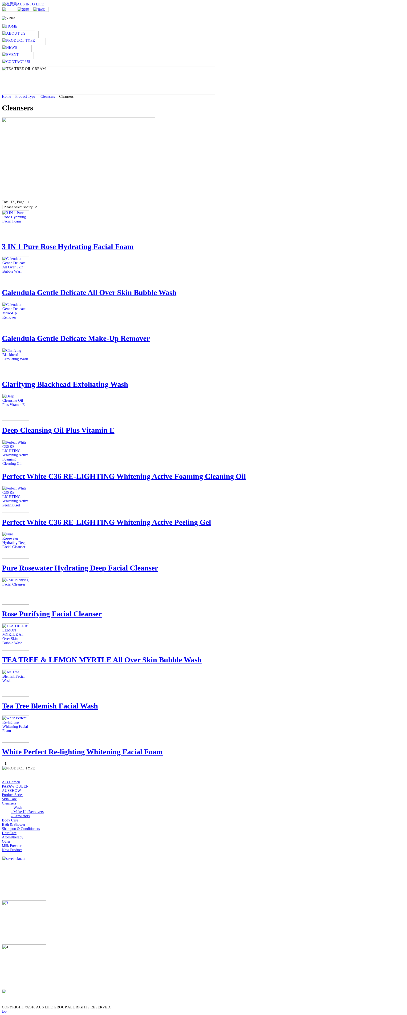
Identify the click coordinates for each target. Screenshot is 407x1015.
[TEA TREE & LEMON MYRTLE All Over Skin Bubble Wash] (15, 649)
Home (6, 96)
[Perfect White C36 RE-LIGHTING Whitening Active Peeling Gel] (15, 512)
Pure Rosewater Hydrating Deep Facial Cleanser (80, 568)
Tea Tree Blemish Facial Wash (50, 706)
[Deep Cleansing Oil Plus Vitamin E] (15, 419)
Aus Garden (11, 782)
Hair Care (9, 833)
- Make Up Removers (27, 812)
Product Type (25, 96)
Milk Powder (11, 846)
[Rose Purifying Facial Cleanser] (15, 603)
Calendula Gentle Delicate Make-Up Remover (76, 338)
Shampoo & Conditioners (21, 829)
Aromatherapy (12, 837)
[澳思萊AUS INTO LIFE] (23, 4)
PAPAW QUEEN (15, 786)
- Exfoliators (20, 816)
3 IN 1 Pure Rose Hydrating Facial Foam (68, 246)
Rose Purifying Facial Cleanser (52, 614)
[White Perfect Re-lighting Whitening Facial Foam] (15, 741)
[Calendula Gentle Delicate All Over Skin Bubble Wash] (15, 282)
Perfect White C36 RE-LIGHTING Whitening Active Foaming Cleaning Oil (124, 476)
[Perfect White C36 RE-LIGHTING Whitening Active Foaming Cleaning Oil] (15, 466)
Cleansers (48, 96)
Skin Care (9, 799)
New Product (12, 850)
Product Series (12, 795)
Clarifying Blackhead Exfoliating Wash (65, 384)
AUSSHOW (11, 791)
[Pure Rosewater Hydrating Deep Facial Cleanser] (15, 557)
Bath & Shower (13, 824)
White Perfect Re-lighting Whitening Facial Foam (82, 752)
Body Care (10, 820)
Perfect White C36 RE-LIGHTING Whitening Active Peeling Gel (106, 522)
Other (6, 841)
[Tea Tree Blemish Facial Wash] (15, 695)
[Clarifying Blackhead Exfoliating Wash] (15, 374)
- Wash (16, 807)
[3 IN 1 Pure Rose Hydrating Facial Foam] (15, 236)
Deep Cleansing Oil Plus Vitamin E (58, 430)
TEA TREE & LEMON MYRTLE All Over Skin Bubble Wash (102, 659)
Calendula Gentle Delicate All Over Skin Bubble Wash (89, 292)
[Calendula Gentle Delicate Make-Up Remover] (15, 328)
